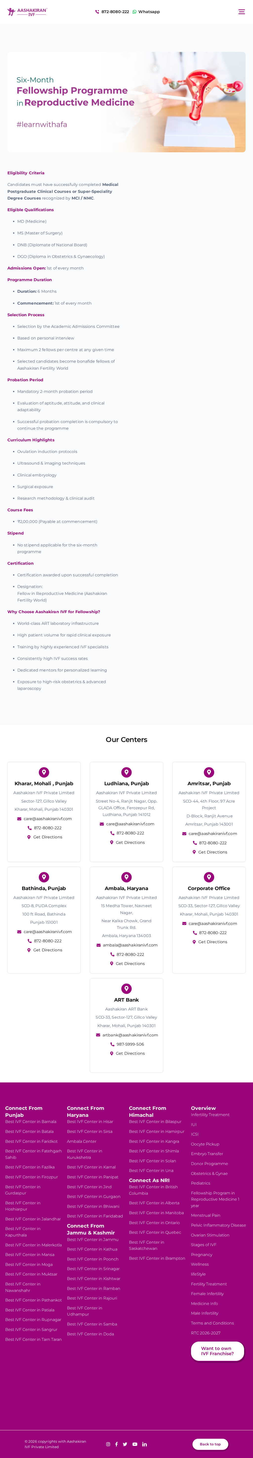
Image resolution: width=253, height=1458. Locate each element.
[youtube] (134, 1444)
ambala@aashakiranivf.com (130, 945)
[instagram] (108, 1444)
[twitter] (125, 1444)
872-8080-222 (48, 828)
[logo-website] (27, 9)
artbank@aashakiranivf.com (130, 1035)
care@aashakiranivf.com (48, 818)
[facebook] (116, 1444)
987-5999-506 (130, 1044)
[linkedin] (144, 1444)
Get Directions (47, 837)
